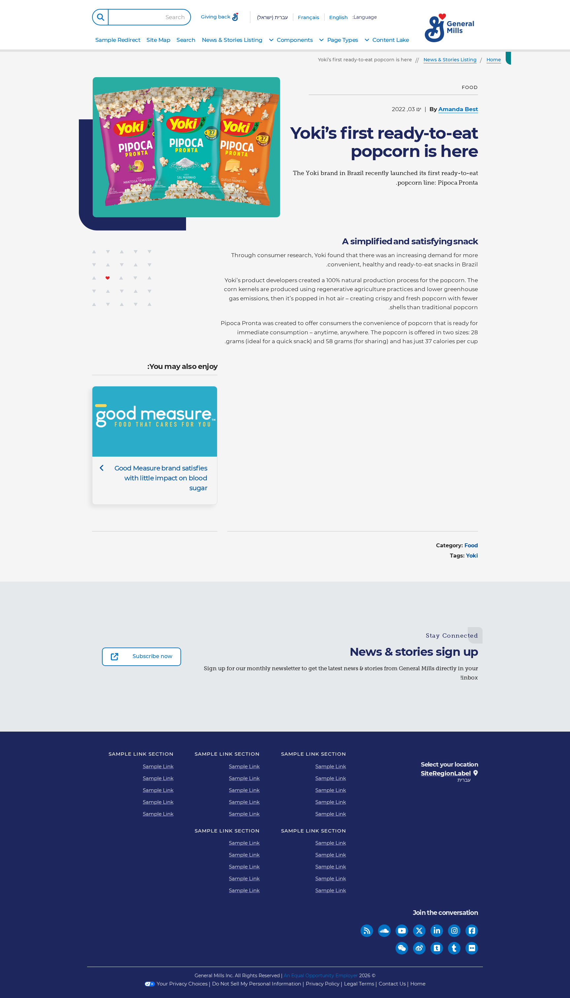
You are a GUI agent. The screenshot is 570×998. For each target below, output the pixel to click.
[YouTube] (402, 930)
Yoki (472, 556)
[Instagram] (454, 930)
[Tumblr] (454, 948)
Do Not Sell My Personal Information (256, 984)
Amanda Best (458, 109)
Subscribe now (152, 656)
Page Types (342, 40)
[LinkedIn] (437, 930)
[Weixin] (402, 948)
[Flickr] (472, 948)
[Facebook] (472, 930)
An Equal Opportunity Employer (321, 976)
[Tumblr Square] (437, 948)
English (338, 17)
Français (308, 17)
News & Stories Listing (232, 40)
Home (418, 984)
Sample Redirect (118, 40)
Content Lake (390, 40)
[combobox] (149, 17)
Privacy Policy (322, 984)
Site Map (158, 40)
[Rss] (367, 930)
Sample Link (330, 766)
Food (471, 545)
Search (175, 17)
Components (295, 40)
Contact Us (392, 984)
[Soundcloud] (384, 930)
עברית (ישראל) (272, 17)
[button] (100, 17)
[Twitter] (419, 930)
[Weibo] (419, 948)
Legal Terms (359, 984)
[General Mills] (450, 28)
